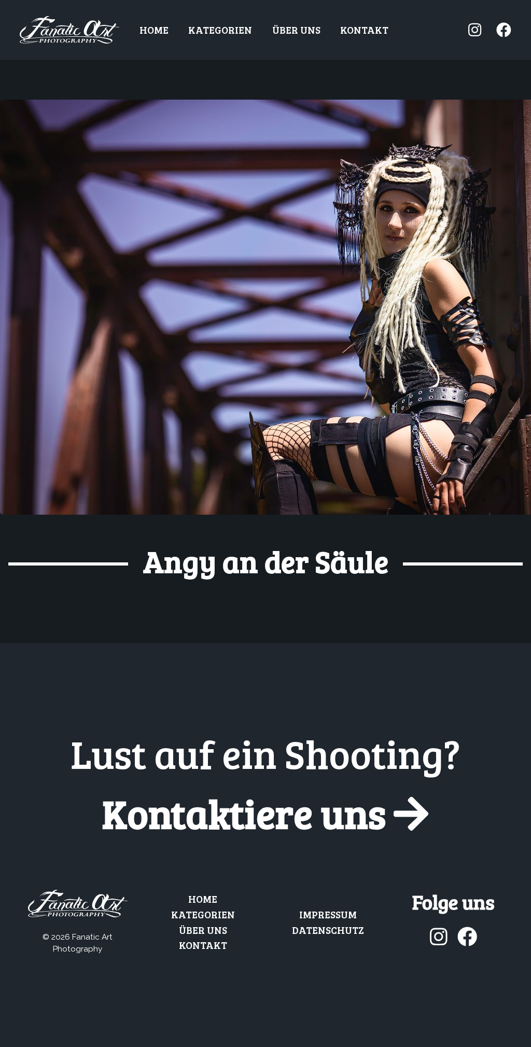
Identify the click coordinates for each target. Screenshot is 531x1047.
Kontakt (364, 29)
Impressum (328, 914)
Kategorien (220, 29)
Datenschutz (328, 929)
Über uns (296, 29)
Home (154, 29)
